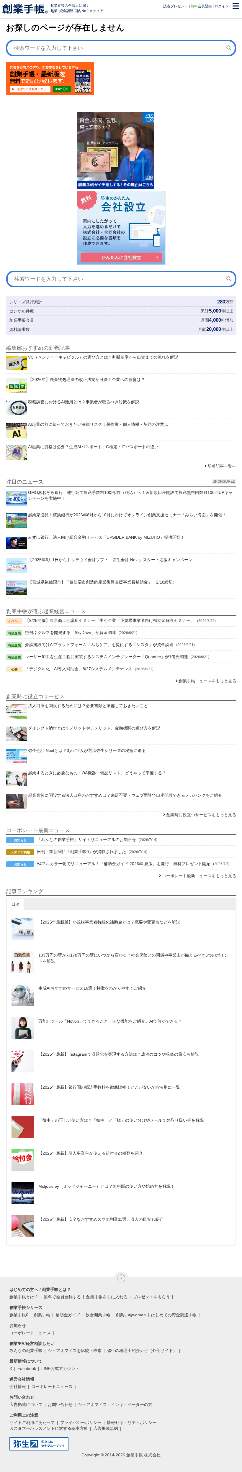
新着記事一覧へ (221, 466)
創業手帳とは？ (23, 1296)
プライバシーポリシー (81, 1422)
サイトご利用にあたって (32, 1422)
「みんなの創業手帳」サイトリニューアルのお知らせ (86, 839)
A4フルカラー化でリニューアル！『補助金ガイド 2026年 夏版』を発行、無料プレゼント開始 (123, 863)
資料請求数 (19, 329)
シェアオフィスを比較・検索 (75, 1350)
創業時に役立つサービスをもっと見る (201, 814)
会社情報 (17, 1386)
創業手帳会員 (21, 320)
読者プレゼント (175, 6)
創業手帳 (42, 1314)
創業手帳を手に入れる (106, 1296)
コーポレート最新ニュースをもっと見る (199, 875)
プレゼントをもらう (151, 1296)
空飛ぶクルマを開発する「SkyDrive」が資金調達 (70, 632)
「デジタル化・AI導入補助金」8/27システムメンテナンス (78, 668)
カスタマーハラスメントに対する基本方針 (48, 1428)
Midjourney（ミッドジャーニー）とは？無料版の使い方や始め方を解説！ (106, 1186)
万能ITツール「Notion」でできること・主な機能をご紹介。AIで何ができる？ (110, 1021)
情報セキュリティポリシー (131, 1422)
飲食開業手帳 (98, 1314)
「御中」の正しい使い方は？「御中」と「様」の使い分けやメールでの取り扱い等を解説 (121, 1120)
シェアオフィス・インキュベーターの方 (115, 1404)
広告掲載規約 (105, 1428)
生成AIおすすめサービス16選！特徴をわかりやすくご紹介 (92, 988)
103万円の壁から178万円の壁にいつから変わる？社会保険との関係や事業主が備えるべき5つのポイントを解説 (133, 958)
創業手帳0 (18, 1314)
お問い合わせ (60, 1404)
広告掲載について (25, 1404)
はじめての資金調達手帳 (174, 1314)
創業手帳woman (131, 1314)
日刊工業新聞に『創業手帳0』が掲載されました (81, 851)
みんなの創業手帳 (25, 1350)
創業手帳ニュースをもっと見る (207, 680)
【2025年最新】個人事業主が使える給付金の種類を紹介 (90, 1153)
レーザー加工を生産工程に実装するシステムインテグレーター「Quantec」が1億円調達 (106, 656)
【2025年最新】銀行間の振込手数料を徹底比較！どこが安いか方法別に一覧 (109, 1087)
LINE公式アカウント (60, 1368)
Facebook (26, 1368)
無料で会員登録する (62, 1296)
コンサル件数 (21, 311)
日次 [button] (15, 904)
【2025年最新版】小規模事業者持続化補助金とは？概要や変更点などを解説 (109, 922)
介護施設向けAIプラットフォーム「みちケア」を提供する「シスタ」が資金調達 (99, 644)
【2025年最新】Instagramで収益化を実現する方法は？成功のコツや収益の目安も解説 (118, 1054)
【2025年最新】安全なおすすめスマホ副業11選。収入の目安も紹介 (100, 1219)
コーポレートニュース (30, 1332)
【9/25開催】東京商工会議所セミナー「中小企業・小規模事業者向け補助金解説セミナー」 (109, 620)
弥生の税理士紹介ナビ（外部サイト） (142, 1350)
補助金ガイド (67, 1314)
